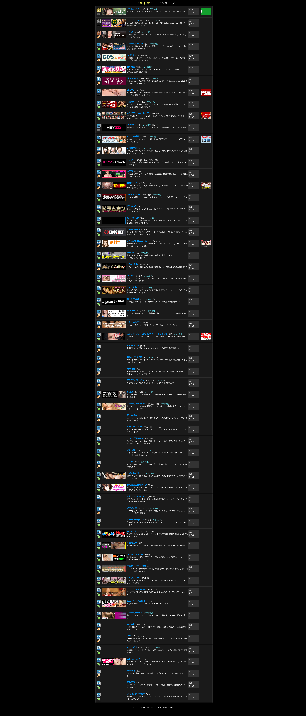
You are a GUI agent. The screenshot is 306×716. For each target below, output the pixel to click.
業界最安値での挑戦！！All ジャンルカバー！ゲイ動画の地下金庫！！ (153, 348)
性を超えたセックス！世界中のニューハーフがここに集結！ (149, 604)
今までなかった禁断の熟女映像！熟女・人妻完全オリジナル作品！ (152, 383)
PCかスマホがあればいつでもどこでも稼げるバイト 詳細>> (154, 707)
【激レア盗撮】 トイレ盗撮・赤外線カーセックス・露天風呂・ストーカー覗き (157, 197)
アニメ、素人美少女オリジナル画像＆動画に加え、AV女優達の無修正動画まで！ (157, 267)
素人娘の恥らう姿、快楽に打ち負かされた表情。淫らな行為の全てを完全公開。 (157, 545)
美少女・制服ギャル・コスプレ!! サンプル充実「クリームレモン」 (152, 325)
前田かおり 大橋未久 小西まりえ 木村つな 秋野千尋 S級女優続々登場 (156, 11)
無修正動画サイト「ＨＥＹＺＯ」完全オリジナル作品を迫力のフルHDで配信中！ (157, 127)
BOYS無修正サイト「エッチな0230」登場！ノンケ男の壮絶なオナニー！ (154, 302)
